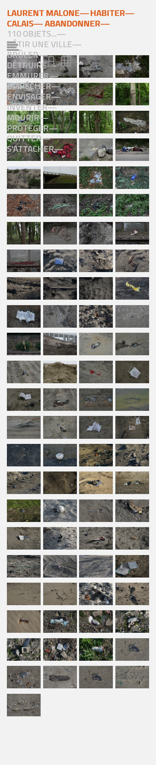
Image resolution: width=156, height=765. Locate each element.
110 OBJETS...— (36, 33)
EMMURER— (32, 75)
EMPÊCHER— (34, 85)
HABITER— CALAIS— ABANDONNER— (70, 18)
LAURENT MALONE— (48, 12)
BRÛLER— (27, 54)
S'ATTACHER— (35, 148)
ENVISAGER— (34, 96)
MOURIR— (28, 117)
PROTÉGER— (32, 127)
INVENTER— (32, 106)
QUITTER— (29, 138)
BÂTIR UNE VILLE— (44, 43)
